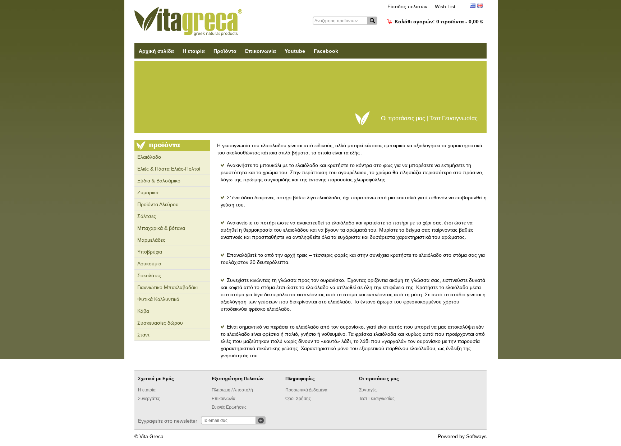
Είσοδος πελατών (407, 6)
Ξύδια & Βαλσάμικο (158, 180)
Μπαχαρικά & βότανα (161, 228)
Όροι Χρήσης (298, 398)
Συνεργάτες (149, 398)
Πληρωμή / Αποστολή (232, 389)
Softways (476, 436)
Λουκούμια (149, 263)
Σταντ (143, 335)
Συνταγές (368, 389)
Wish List (445, 6)
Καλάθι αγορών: (439, 21)
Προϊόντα (224, 51)
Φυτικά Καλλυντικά (158, 299)
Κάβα (143, 311)
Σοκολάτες (149, 275)
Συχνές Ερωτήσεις (229, 407)
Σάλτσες (146, 216)
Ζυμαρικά (147, 192)
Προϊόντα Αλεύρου (158, 204)
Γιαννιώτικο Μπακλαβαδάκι (167, 287)
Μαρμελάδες (151, 240)
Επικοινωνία (260, 51)
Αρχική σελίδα (156, 51)
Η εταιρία (194, 51)
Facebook (326, 51)
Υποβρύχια (149, 252)
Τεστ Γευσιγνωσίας (377, 398)
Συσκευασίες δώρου (160, 323)
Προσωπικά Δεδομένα (306, 389)
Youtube (295, 51)
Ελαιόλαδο (149, 157)
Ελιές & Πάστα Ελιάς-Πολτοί (168, 169)
